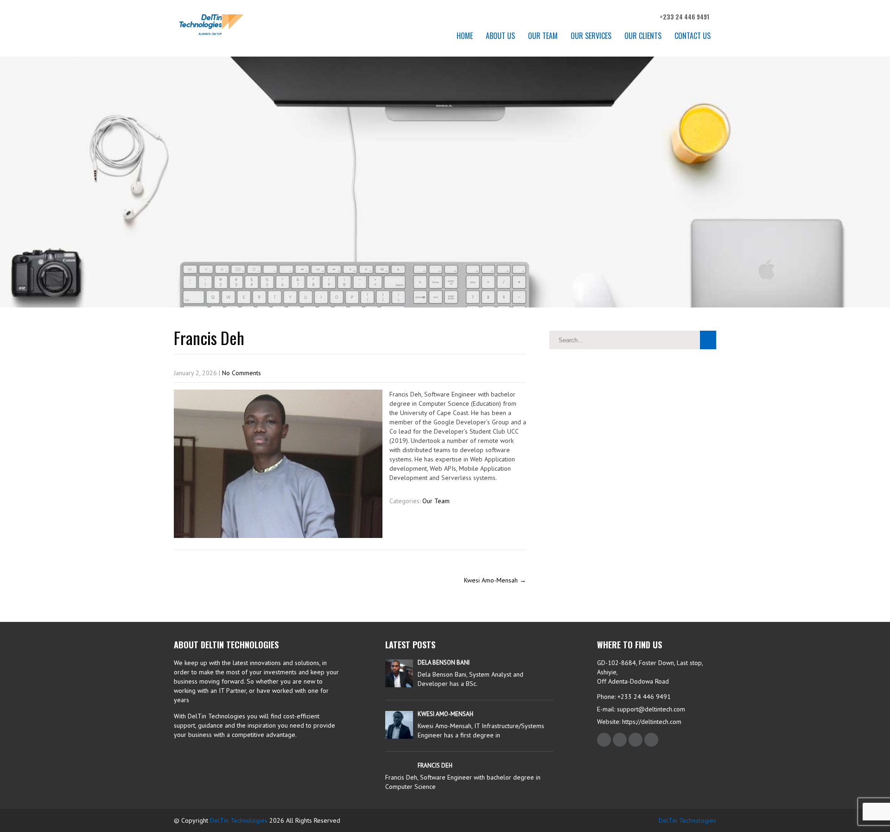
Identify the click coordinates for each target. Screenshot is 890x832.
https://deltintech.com (650, 721)
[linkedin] (635, 740)
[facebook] (604, 740)
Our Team (543, 35)
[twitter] (620, 740)
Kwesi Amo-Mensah (495, 580)
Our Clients (642, 35)
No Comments (241, 373)
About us (500, 35)
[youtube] (651, 740)
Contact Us (692, 35)
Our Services (591, 35)
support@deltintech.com (651, 709)
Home (465, 35)
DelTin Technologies (238, 820)
